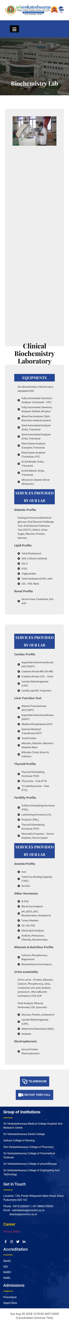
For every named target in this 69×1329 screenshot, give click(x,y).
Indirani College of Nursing (19, 1140)
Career (9, 1224)
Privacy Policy (11, 1231)
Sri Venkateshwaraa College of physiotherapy (30, 1163)
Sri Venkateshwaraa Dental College (24, 1134)
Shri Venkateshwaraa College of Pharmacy (28, 1147)
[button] (16, 227)
